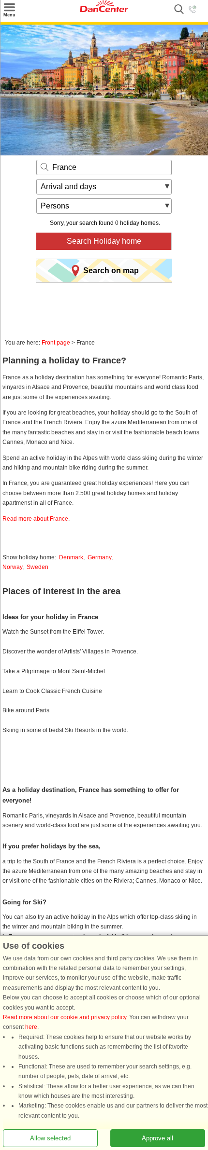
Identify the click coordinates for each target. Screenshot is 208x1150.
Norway (12, 567)
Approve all (157, 1138)
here (31, 1027)
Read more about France (35, 518)
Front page (56, 342)
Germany (99, 557)
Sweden (37, 567)
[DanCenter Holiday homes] (104, 10)
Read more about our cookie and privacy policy (64, 1017)
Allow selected (50, 1138)
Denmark (71, 557)
